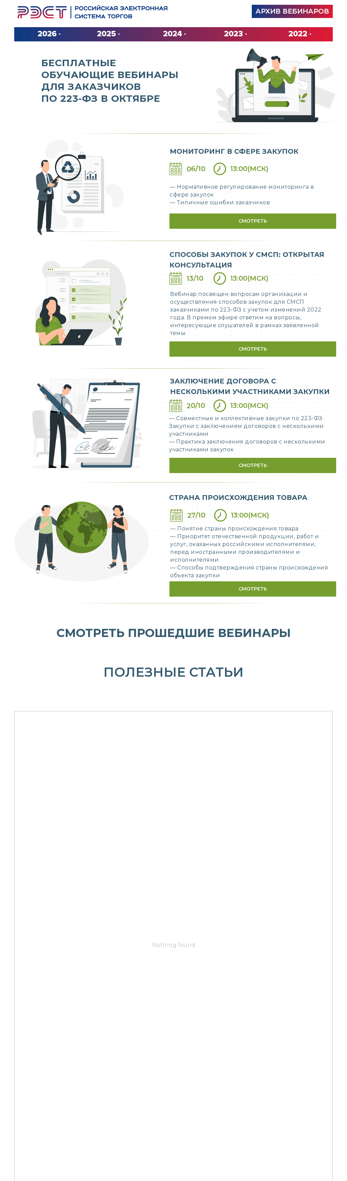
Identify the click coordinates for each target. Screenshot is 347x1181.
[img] (92, 11)
